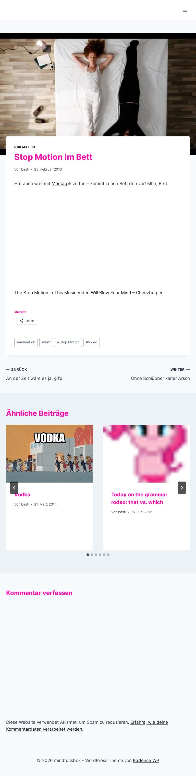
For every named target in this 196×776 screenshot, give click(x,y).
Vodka (22, 495)
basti (25, 169)
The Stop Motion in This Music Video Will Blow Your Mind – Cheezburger (88, 292)
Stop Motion (68, 342)
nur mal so (24, 147)
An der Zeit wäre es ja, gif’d (34, 374)
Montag (59, 183)
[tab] (88, 554)
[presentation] (49, 454)
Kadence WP (146, 760)
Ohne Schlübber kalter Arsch (160, 374)
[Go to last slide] (14, 488)
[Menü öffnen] (185, 10)
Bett (46, 342)
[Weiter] (182, 488)
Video (91, 342)
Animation (26, 342)
